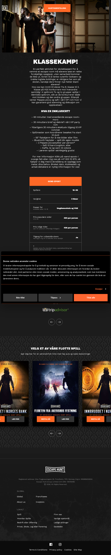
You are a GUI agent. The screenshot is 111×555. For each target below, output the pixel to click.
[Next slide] (59, 322)
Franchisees (41, 496)
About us (21, 502)
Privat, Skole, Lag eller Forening (32, 526)
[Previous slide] (51, 322)
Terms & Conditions (38, 550)
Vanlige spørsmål (61, 518)
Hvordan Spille (24, 518)
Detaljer (99, 289)
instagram (60, 544)
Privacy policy (55, 550)
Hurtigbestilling (57, 8)
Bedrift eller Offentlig (27, 522)
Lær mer (15, 419)
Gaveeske (58, 526)
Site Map (78, 550)
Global (20, 496)
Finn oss (58, 514)
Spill (19, 514)
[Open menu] (107, 8)
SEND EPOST (54, 181)
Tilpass (54, 297)
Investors (40, 502)
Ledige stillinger (61, 522)
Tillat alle (91, 297)
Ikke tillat (20, 297)
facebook (51, 544)
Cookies (67, 550)
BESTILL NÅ (45, 419)
